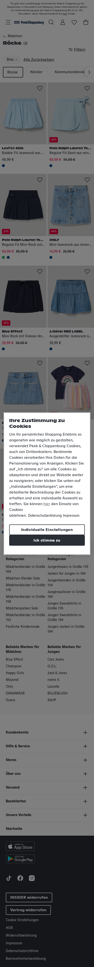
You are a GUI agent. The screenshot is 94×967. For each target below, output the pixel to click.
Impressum (71, 515)
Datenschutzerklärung (45, 515)
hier (46, 504)
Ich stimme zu (47, 540)
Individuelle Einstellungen (47, 530)
